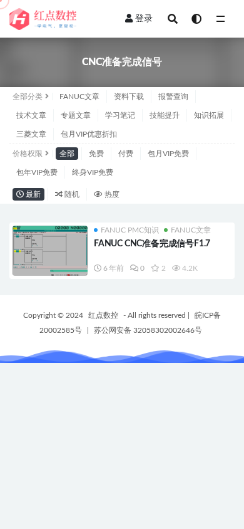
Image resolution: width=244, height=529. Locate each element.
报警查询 (173, 96)
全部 (66, 153)
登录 (144, 18)
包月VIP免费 (168, 153)
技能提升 (165, 115)
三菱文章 (31, 134)
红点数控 (103, 315)
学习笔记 (120, 115)
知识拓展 (209, 115)
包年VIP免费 (37, 172)
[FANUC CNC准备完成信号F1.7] (50, 254)
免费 (96, 153)
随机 (71, 194)
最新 (32, 194)
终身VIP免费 (92, 172)
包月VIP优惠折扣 (89, 134)
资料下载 (129, 96)
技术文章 (31, 115)
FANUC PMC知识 (130, 230)
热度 (111, 194)
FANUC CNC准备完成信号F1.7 (152, 243)
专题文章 (76, 115)
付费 (125, 153)
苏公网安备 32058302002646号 (148, 330)
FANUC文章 (79, 96)
